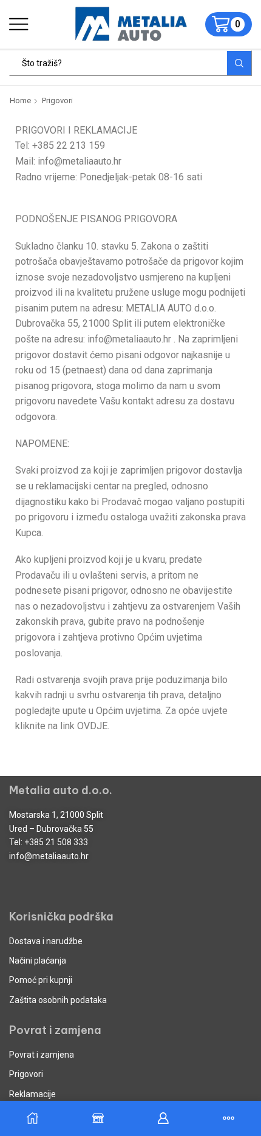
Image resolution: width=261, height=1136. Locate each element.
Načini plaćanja (37, 960)
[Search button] (239, 63)
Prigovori (26, 1074)
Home (20, 100)
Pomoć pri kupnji (40, 980)
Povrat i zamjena (41, 1054)
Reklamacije (32, 1094)
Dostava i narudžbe (46, 941)
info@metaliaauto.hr (49, 856)
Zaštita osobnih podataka (58, 1000)
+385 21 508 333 (56, 842)
